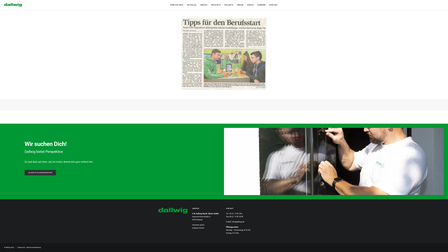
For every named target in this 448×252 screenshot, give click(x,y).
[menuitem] (177, 5)
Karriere (261, 5)
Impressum (21, 247)
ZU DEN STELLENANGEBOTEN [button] (40, 173)
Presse (240, 5)
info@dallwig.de (238, 222)
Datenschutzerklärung (33, 247)
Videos (250, 5)
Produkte (216, 5)
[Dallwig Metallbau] (13, 5)
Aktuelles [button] (191, 5)
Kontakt (273, 5)
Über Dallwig (176, 5)
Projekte (228, 5)
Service (203, 5)
